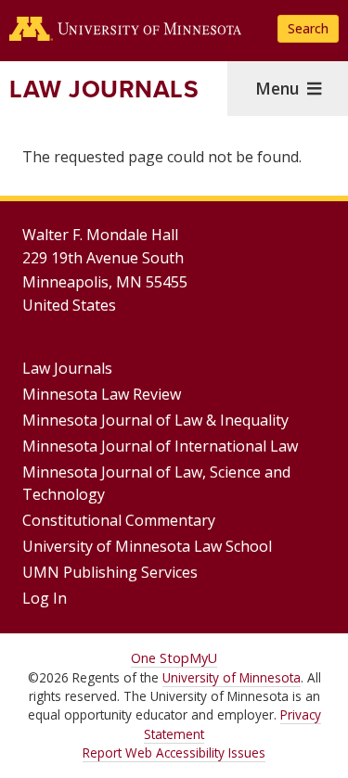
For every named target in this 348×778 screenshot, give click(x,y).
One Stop (160, 658)
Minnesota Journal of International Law (160, 446)
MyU (203, 658)
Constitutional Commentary (118, 520)
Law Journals (104, 89)
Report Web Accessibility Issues (174, 752)
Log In (44, 598)
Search (308, 28)
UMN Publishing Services (110, 572)
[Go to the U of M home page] (125, 29)
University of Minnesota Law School (147, 546)
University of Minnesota (231, 677)
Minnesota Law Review (101, 394)
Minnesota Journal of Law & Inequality (155, 420)
